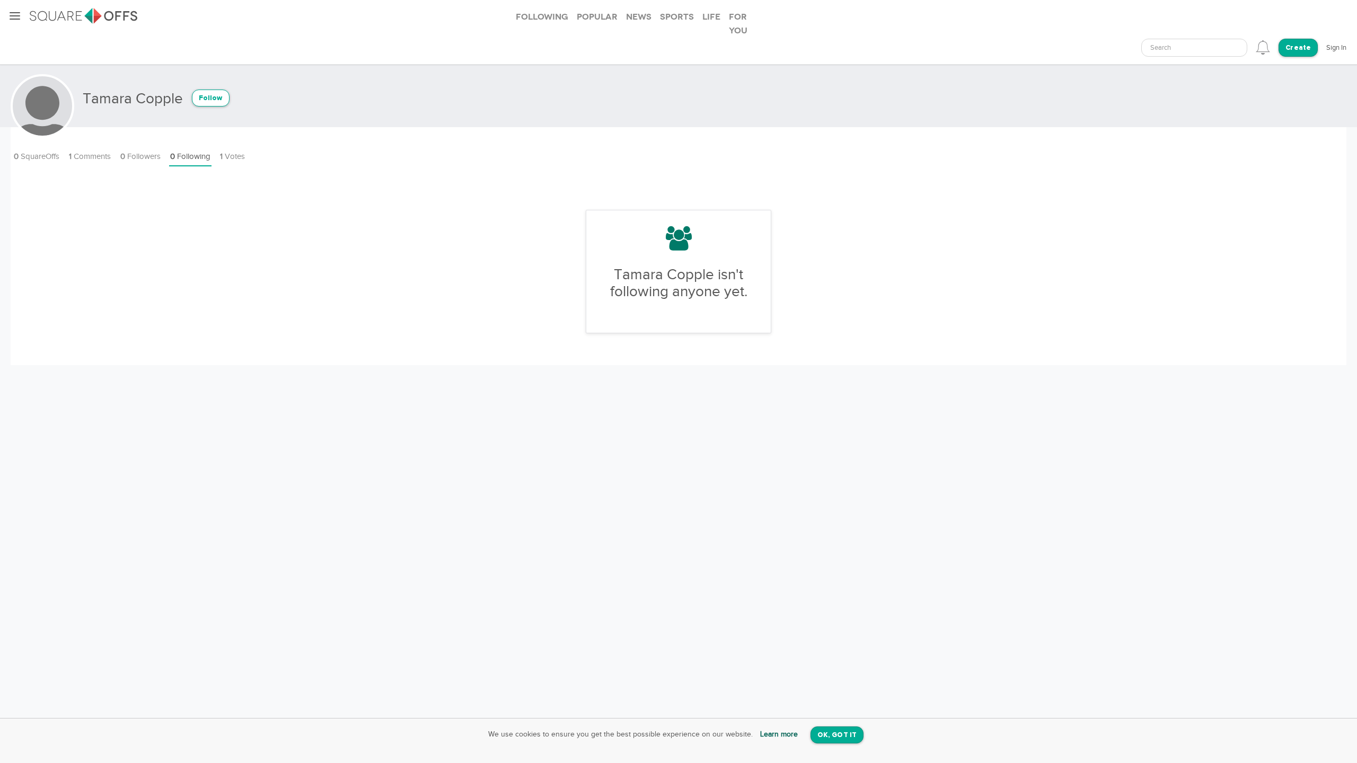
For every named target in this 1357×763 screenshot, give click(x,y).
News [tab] (638, 17)
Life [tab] (711, 17)
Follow (211, 98)
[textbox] (1194, 48)
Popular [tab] (597, 17)
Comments (90, 156)
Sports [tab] (677, 17)
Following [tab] (542, 17)
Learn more (779, 734)
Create (1298, 48)
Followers (140, 156)
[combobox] (1194, 48)
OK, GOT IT (837, 735)
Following (190, 156)
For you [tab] (738, 24)
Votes (232, 156)
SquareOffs (36, 156)
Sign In (1336, 47)
